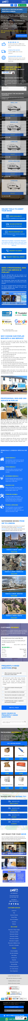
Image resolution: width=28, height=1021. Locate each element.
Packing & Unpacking (11, 505)
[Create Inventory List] (14, 862)
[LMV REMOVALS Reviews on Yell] (7, 322)
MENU (24, 2)
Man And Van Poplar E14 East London (10, 330)
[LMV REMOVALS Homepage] (5, 2)
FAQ (14, 912)
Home (3, 329)
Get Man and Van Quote (21, 35)
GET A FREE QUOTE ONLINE (15, 1015)
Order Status (14, 955)
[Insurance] (14, 993)
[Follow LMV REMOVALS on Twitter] (11, 904)
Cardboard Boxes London (14, 980)
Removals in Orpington (14, 945)
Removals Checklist (14, 962)
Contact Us (14, 910)
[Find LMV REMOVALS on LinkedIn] (18, 904)
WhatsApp (23, 5)
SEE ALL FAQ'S (14, 707)
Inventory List (14, 957)
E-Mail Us (14, 899)
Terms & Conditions (14, 919)
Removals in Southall (14, 938)
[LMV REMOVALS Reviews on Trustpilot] (21, 313)
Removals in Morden (14, 934)
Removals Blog (14, 964)
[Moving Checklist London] (14, 848)
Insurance (14, 921)
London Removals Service (14, 975)
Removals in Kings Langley (14, 929)
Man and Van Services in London (14, 978)
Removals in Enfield (14, 931)
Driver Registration (14, 970)
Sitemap (14, 923)
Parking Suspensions (14, 966)
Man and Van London (9, 329)
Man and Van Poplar (22, 341)
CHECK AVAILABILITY (14, 217)
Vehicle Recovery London (14, 983)
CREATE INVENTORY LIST (14, 233)
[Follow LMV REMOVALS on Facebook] (9, 904)
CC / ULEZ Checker (14, 968)
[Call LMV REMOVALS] (15, 5)
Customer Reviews (14, 915)
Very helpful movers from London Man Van (12, 638)
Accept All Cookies (14, 1007)
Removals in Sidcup (14, 936)
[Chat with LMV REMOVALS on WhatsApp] (7, 1019)
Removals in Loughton (14, 940)
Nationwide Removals (11, 476)
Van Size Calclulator (14, 953)
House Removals (10, 457)
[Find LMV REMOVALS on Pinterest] (15, 904)
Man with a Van (9, 485)
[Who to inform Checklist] (14, 876)
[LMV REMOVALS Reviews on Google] (21, 322)
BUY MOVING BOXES (14, 743)
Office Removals (10, 467)
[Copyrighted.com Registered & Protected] (14, 988)
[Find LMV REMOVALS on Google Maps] (13, 904)
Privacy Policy (21, 1004)
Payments (14, 959)
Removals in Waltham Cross (14, 943)
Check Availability (14, 951)
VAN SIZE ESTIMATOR (14, 225)
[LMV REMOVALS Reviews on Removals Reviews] (7, 313)
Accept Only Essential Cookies (14, 1010)
